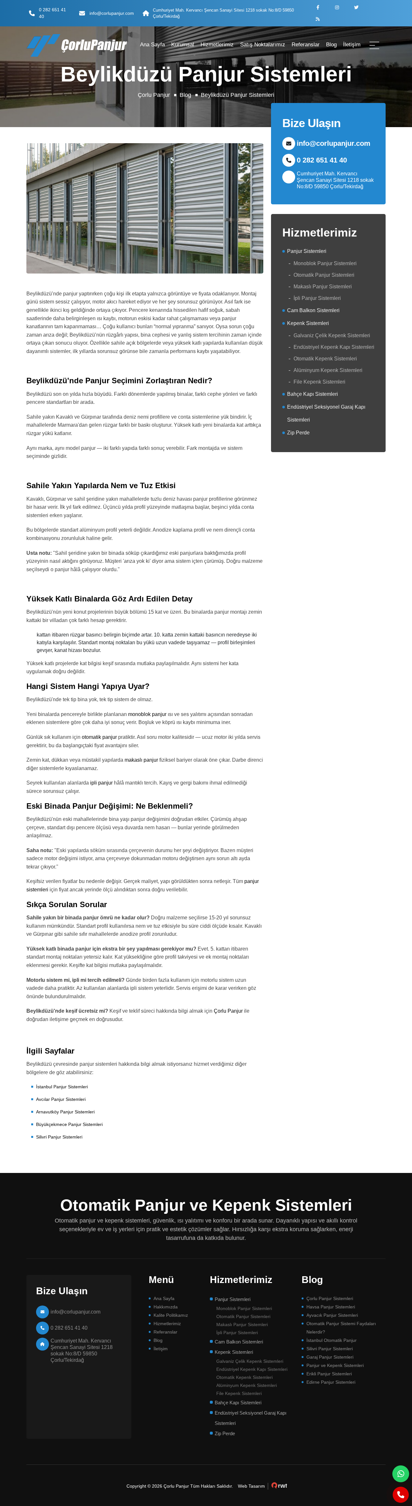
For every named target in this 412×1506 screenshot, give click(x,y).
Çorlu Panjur (154, 95)
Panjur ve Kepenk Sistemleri (335, 1365)
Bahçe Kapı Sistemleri (312, 394)
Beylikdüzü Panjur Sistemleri (237, 95)
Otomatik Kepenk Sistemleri (325, 358)
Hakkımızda (166, 1306)
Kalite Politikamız (171, 1315)
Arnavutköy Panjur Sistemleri (65, 1111)
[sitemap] (317, 19)
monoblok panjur (147, 714)
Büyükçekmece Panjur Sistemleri (69, 1124)
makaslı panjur (141, 760)
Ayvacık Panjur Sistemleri (332, 1315)
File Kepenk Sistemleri (319, 382)
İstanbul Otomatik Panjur (331, 1340)
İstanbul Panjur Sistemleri (62, 1086)
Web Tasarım (251, 1486)
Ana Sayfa (152, 45)
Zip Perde (298, 432)
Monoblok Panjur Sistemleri (325, 263)
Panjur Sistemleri (306, 251)
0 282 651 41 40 (52, 13)
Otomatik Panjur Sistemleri (324, 275)
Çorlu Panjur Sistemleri (329, 1298)
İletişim (351, 45)
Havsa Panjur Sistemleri (330, 1306)
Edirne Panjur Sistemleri (330, 1382)
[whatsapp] (401, 1474)
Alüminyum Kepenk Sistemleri (328, 370)
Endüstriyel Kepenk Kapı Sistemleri (334, 347)
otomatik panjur (99, 737)
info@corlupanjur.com (111, 13)
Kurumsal (182, 45)
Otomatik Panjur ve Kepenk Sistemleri (206, 1205)
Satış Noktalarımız (262, 45)
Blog (331, 45)
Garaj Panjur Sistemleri (329, 1357)
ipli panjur (101, 783)
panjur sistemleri (73, 45)
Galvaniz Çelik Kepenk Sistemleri (332, 335)
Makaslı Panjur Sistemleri (323, 286)
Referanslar (306, 45)
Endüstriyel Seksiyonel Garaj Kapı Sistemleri (326, 413)
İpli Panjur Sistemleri (317, 298)
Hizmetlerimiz (217, 45)
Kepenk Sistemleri (308, 323)
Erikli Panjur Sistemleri (329, 1373)
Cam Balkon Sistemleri (313, 310)
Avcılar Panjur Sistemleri (61, 1099)
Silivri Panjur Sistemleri (59, 1136)
